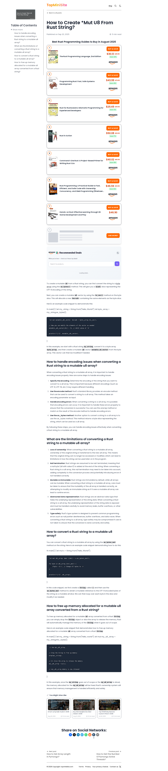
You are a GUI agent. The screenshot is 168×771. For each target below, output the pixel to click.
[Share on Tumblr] (93, 734)
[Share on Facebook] (70, 734)
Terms (81, 767)
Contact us (114, 767)
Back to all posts (55, 13)
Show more (18, 29)
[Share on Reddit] (89, 734)
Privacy (88, 767)
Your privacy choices (100, 767)
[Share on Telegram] (82, 734)
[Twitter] (120, 767)
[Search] (115, 6)
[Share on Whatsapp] (86, 734)
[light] (120, 6)
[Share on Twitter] (74, 734)
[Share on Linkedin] (78, 734)
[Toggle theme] (117, 252)
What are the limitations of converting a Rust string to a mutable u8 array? (26, 49)
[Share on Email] (97, 734)
